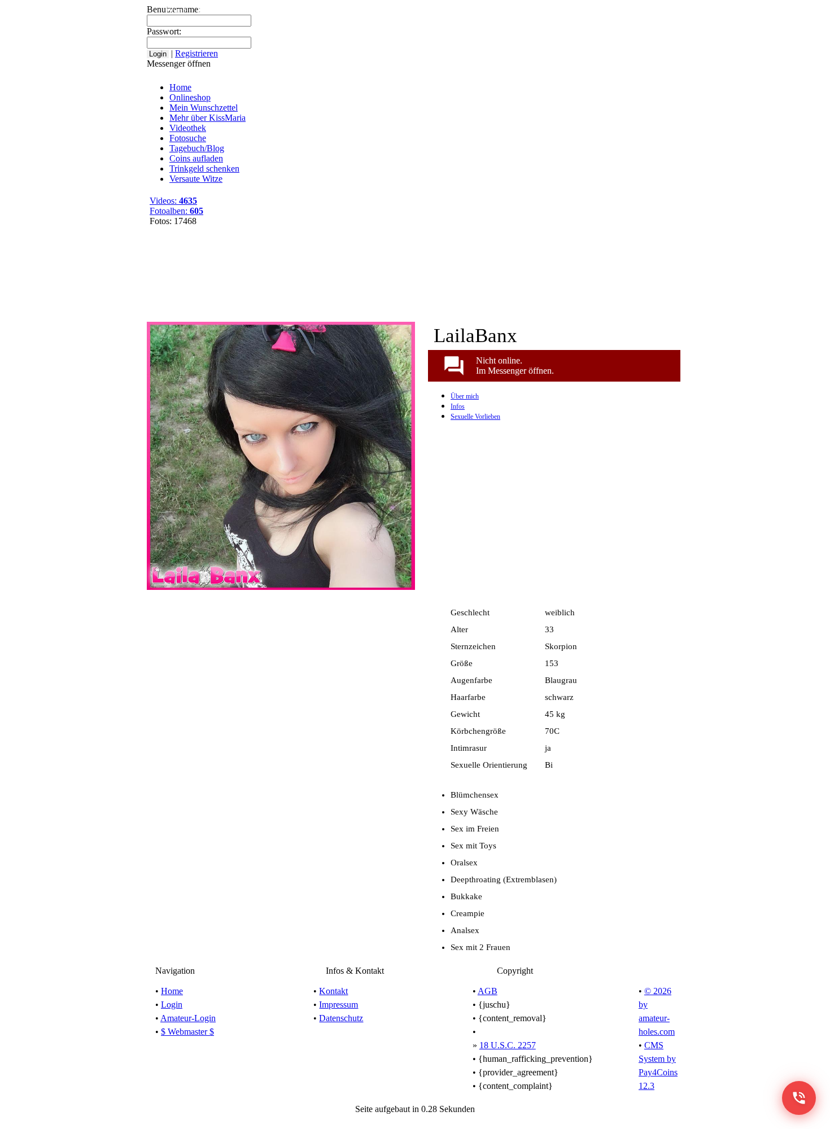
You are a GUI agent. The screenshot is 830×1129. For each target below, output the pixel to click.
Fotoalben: (176, 211)
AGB (487, 991)
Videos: (173, 200)
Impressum (338, 1004)
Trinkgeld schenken (204, 168)
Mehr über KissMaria (366, 10)
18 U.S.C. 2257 (507, 1045)
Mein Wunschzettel (283, 10)
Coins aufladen (553, 10)
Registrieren (675, 10)
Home (176, 10)
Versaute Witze (617, 10)
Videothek (432, 10)
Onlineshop (218, 10)
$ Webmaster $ (187, 1031)
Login (171, 1004)
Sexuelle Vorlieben (475, 417)
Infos (458, 406)
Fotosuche (187, 138)
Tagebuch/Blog (489, 10)
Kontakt (333, 991)
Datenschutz (341, 1018)
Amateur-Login (188, 1018)
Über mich (465, 396)
